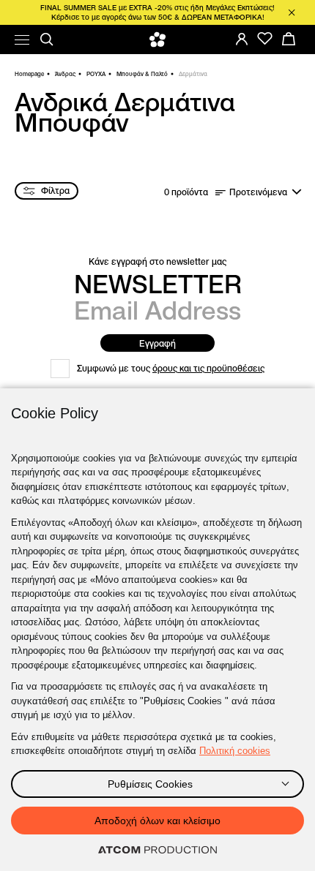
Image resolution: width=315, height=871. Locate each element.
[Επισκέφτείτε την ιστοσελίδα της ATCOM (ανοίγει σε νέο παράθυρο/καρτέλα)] (157, 850)
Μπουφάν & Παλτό (142, 74)
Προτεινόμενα (258, 191)
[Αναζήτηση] (47, 39)
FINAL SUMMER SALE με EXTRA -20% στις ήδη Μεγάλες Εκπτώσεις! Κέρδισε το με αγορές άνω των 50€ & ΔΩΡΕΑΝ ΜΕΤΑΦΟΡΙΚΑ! (157, 12)
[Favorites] (265, 39)
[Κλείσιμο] (291, 12)
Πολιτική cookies (234, 750)
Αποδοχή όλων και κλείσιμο (157, 820)
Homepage (29, 74)
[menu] (22, 40)
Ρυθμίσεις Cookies (150, 784)
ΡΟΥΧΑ (95, 74)
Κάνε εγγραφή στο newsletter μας (157, 261)
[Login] (241, 39)
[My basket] (288, 39)
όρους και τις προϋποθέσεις (208, 368)
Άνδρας (65, 74)
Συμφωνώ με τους (170, 368)
